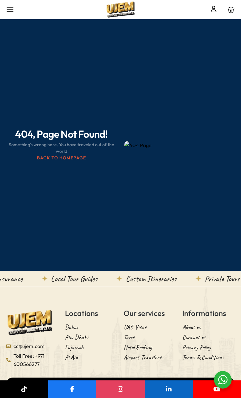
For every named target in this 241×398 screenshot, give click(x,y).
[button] (231, 9)
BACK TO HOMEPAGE (61, 158)
